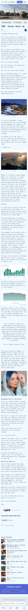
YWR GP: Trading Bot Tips (15, 556)
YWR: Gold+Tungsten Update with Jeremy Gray (16, 551)
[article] (14, 541)
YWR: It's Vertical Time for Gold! (15, 578)
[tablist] (7, 520)
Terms (15, 599)
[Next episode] (4, 18)
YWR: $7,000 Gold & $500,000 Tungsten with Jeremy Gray (15, 540)
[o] (3, 541)
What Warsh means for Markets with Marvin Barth (16, 545)
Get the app (21, 603)
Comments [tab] (4, 520)
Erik (2, 29)
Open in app (7, 22)
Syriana (3, 138)
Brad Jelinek (17, 557)
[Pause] (1, 18)
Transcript (18, 22)
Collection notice (21, 599)
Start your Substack (10, 603)
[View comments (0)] (10, 608)
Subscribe (19, 2)
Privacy (11, 599)
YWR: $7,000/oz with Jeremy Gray (15, 567)
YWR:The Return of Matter (15, 572)
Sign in (25, 2)
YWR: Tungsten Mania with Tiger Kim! (17, 562)
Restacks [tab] (11, 520)
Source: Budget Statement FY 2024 (14, 344)
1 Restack (18, 510)
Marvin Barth (17, 548)
